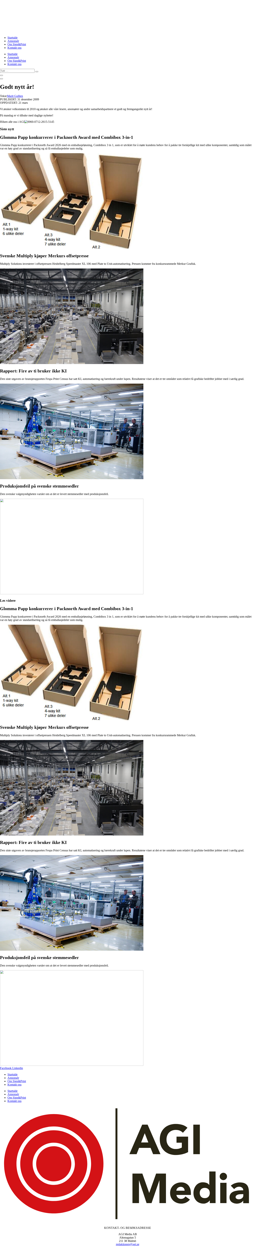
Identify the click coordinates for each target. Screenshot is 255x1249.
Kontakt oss (14, 47)
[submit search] (36, 71)
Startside (12, 37)
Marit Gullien (15, 96)
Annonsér (13, 41)
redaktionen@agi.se (127, 1244)
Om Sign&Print (16, 44)
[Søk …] (1, 75)
